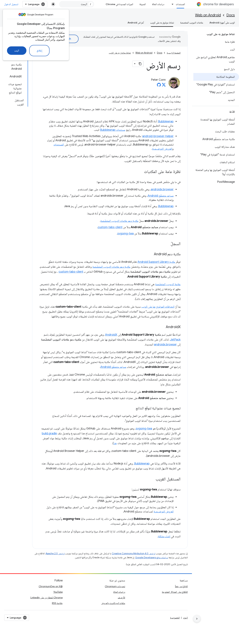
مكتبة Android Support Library (156, 262)
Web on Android (208, 15)
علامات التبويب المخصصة (191, 22)
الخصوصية (175, 617)
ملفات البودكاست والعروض (113, 603)
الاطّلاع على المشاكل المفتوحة (175, 591)
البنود (185, 617)
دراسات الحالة (158, 4)
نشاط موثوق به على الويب (162, 22)
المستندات (180, 4)
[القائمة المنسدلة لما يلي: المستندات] (171, 4)
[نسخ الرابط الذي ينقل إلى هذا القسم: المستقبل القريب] (152, 479)
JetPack (175, 339)
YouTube (58, 591)
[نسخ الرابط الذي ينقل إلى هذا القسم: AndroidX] (162, 327)
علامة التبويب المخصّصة (168, 284)
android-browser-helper (158, 136)
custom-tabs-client (110, 227)
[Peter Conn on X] (164, 86)
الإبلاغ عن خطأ (181, 586)
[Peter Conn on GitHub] (159, 86)
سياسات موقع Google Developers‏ (151, 557)
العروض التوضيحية (162, 149)
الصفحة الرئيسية (174, 52)
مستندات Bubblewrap (112, 130)
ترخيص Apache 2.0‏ (55, 553)
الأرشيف (121, 597)
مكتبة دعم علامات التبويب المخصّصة (119, 221)
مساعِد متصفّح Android (161, 195)
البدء (16, 50)
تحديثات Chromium (115, 586)
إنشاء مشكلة (164, 536)
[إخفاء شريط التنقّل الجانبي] (196, 618)
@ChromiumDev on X (51, 586)
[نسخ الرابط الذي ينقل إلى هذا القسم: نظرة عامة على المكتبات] (140, 172)
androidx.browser (162, 189)
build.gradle (49, 433)
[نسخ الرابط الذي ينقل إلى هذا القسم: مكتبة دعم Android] (150, 254)
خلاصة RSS (57, 603)
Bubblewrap (166, 121)
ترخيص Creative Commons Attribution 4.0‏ (133, 553)
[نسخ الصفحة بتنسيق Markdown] (140, 64)
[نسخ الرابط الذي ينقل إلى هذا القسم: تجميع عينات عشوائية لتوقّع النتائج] (132, 408)
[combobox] (76, 4)
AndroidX (111, 334)
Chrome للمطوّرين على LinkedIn (46, 597)
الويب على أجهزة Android (222, 22)
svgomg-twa (125, 233)
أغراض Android (136, 22)
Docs (230, 15)
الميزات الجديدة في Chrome (119, 4)
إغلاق (39, 50)
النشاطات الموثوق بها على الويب (157, 306)
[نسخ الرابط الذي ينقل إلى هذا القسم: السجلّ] (167, 244)
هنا (115, 443)
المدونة (142, 4)
